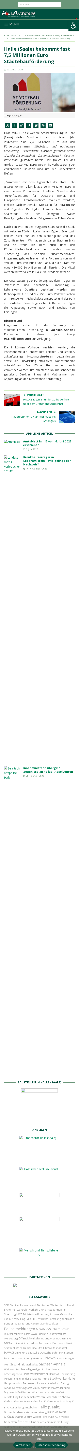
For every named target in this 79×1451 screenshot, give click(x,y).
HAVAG (9, 1352)
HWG (19, 1314)
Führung (43, 1334)
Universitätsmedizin (25, 1343)
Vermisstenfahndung (59, 1401)
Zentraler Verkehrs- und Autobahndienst (41, 1309)
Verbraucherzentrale (17, 1401)
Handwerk (52, 1369)
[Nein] (74, 1438)
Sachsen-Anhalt (52, 1364)
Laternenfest (57, 1392)
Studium (14, 1305)
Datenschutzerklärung (51, 1445)
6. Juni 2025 (32, 449)
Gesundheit (17, 1364)
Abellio (66, 1397)
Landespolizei (49, 1323)
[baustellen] (39, 1121)
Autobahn (31, 1407)
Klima (27, 1334)
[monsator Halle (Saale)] (39, 1160)
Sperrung (10, 1314)
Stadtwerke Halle (62, 1378)
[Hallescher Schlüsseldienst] (39, 1187)
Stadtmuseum (23, 1417)
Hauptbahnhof (13, 1383)
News (50, 1358)
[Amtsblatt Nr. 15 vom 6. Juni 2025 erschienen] (12, 442)
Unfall (71, 1305)
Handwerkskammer (35, 1374)
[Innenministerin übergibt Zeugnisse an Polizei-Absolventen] (12, 917)
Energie (69, 1358)
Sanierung (24, 1323)
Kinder (35, 1422)
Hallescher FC (38, 1401)
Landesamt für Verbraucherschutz (40, 1397)
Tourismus (45, 1343)
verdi (33, 1305)
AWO (34, 1334)
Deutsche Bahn (49, 1352)
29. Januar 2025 (15, 69)
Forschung (55, 1319)
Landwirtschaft (57, 1334)
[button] (73, 25)
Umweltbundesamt (56, 1348)
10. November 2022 (36, 468)
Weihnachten (12, 1369)
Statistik (24, 1421)
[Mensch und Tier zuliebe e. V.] (39, 1268)
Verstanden (23, 1445)
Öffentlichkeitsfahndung (33, 1338)
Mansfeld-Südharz (48, 1329)
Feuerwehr (29, 1383)
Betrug (65, 1383)
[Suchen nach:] (39, 4)
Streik (40, 1348)
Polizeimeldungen (19, 1328)
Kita (34, 1348)
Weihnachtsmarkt (60, 1338)
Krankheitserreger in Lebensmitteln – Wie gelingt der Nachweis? (47, 460)
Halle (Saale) (48, 1407)
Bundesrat (10, 1323)
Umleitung (21, 1352)
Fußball (27, 1348)
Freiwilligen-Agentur (33, 1369)
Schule (65, 1329)
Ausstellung (11, 1397)
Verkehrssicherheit (51, 1422)
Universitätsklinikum (48, 1383)
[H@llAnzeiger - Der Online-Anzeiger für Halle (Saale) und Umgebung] (39, 18)
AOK (57, 1417)
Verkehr (43, 1319)
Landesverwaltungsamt (18, 1388)
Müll (6, 1364)
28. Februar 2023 (35, 775)
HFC (34, 1319)
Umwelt (24, 1305)
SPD (6, 1305)
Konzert (36, 1323)
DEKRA (8, 1343)
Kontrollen (68, 1319)
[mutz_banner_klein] (39, 1288)
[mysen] (39, 1242)
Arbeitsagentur (13, 1374)
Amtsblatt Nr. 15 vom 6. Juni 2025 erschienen (47, 443)
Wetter (37, 1417)
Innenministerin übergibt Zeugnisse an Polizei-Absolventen (48, 770)
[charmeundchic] (39, 1211)
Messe (65, 1417)
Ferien (60, 1358)
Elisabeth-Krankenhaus (35, 1392)
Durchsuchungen (13, 1334)
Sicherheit (10, 1309)
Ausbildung (17, 1407)
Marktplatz (32, 1364)
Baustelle (33, 1352)
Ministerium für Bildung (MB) (20, 1378)
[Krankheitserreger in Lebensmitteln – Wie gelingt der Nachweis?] (12, 606)
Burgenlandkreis (14, 1412)
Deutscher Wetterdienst (51, 1305)
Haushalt (54, 1374)
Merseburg (11, 1338)
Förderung (48, 1417)
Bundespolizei (62, 1343)
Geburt (40, 1358)
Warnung (43, 1378)
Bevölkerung (67, 1374)
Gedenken (10, 1422)
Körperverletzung (36, 1412)
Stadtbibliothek (13, 1348)
